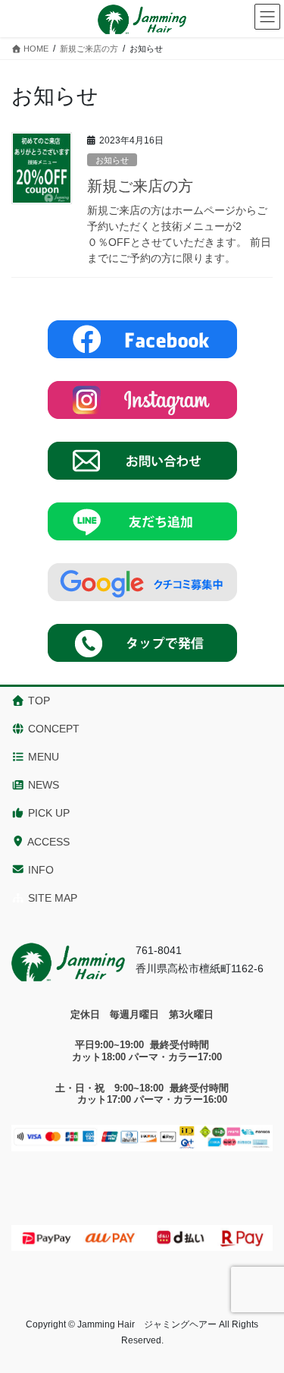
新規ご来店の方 (140, 186)
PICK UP (47, 813)
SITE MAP (51, 898)
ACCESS (47, 842)
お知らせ (112, 160)
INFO (39, 870)
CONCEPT (52, 729)
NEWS (42, 785)
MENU (42, 757)
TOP (37, 700)
